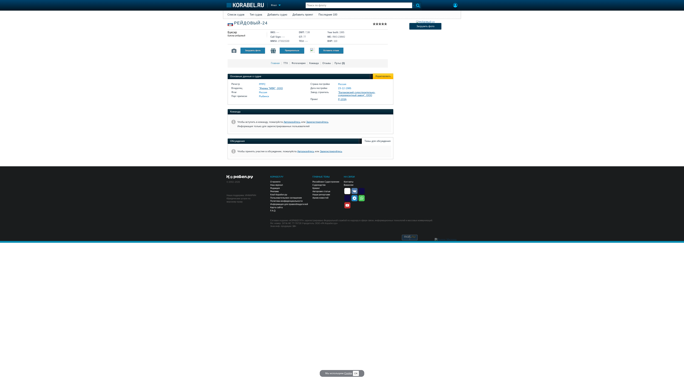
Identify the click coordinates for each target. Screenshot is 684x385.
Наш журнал (276, 185)
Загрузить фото (253, 50)
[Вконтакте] (354, 191)
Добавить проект (302, 14)
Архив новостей (320, 198)
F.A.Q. (273, 210)
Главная (275, 63)
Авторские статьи (321, 191)
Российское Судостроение (325, 182)
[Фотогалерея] (234, 50)
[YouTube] (347, 205)
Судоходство (319, 185)
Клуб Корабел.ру (278, 194)
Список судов (235, 14)
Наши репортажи (321, 194)
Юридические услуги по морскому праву (238, 200)
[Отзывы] (312, 50)
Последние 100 (327, 14)
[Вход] (455, 5)
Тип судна (256, 14)
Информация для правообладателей (289, 204)
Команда (314, 63)
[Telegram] (354, 198)
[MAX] (347, 198)
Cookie (348, 373)
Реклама (274, 191)
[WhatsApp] (361, 198)
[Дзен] (347, 191)
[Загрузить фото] (425, 22)
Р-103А (342, 99)
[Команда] (273, 50)
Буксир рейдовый (236, 35)
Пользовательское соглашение (286, 198)
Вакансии (348, 185)
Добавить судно (277, 14)
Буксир (232, 32)
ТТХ (285, 63)
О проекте (275, 182)
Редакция (275, 188)
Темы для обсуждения (377, 141)
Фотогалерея (298, 63)
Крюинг (316, 188)
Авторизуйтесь (292, 121)
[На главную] (245, 5)
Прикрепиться (292, 50)
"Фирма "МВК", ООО (271, 88)
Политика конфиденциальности (286, 201)
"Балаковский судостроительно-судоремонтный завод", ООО (356, 94)
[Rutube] (361, 191)
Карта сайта (276, 207)
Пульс (340, 63)
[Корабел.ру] (240, 177)
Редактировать (383, 76)
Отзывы (326, 63)
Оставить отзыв (331, 50)
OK (356, 373)
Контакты (348, 182)
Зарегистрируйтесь (317, 121)
